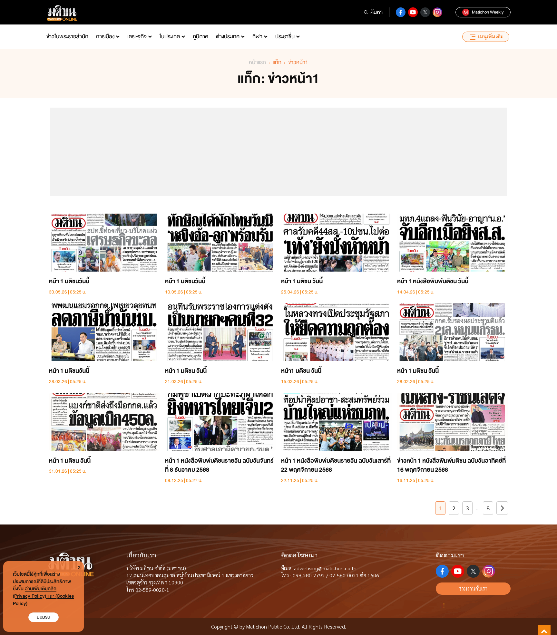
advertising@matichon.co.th (325, 568)
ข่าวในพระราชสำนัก (67, 36)
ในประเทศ (170, 36)
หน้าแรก (257, 62)
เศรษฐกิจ (137, 36)
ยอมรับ (43, 617)
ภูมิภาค (200, 36)
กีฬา (257, 36)
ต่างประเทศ (227, 36)
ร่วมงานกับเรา (473, 588)
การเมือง (105, 36)
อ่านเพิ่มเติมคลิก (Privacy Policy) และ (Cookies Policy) (43, 596)
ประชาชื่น (285, 36)
